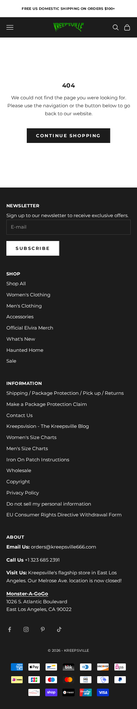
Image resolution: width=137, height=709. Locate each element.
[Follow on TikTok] (59, 629)
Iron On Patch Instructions (37, 460)
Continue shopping (68, 135)
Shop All (16, 283)
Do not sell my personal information (48, 504)
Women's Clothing (28, 295)
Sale (11, 361)
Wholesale (18, 470)
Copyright (18, 482)
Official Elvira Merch (29, 328)
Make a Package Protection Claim (46, 404)
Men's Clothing (24, 306)
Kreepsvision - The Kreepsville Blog (47, 426)
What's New (20, 339)
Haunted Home (24, 350)
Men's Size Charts (27, 448)
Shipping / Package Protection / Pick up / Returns (65, 393)
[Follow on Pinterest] (43, 629)
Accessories (19, 317)
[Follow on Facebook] (9, 629)
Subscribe (33, 248)
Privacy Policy (22, 493)
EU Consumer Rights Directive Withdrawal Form (64, 515)
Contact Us (19, 415)
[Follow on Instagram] (26, 629)
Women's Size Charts (31, 437)
